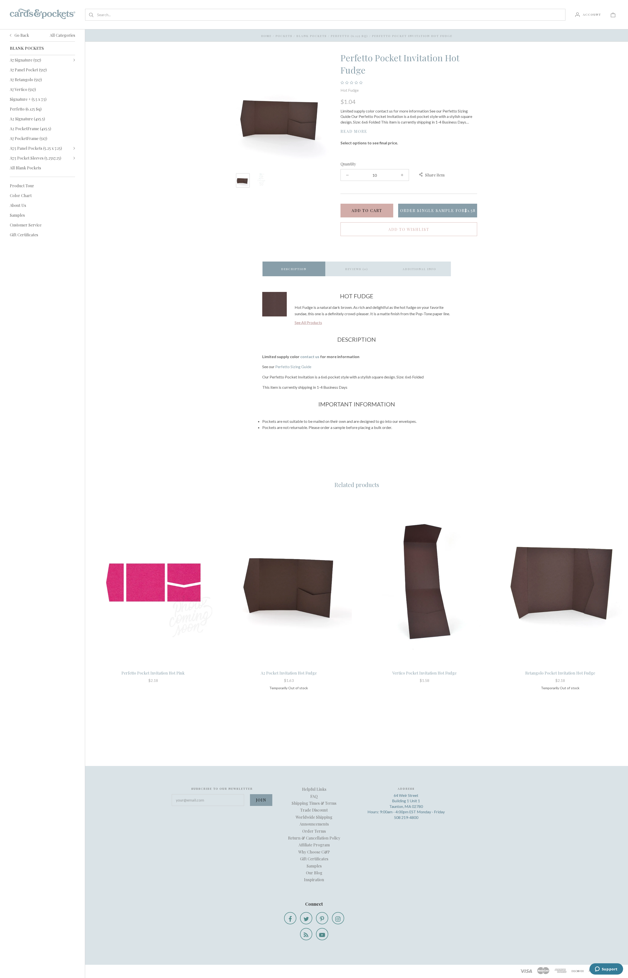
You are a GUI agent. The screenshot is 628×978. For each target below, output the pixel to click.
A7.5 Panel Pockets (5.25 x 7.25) (36, 148)
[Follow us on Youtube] (322, 934)
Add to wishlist (408, 229)
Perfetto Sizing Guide (293, 366)
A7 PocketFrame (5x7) (28, 138)
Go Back (21, 35)
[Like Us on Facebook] (290, 918)
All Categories (62, 35)
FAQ (314, 796)
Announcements (314, 824)
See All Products (308, 322)
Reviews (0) (356, 269)
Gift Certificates (24, 234)
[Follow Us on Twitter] (306, 918)
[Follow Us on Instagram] (338, 918)
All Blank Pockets (25, 167)
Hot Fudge (349, 90)
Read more (353, 131)
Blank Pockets (311, 36)
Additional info (419, 269)
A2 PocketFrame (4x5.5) (30, 128)
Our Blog (314, 872)
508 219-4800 (406, 817)
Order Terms (314, 831)
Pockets (283, 36)
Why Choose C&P (314, 851)
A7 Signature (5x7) (25, 60)
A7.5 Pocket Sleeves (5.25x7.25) (35, 158)
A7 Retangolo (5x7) (26, 79)
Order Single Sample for (437, 210)
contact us (309, 356)
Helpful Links (314, 789)
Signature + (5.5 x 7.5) (28, 99)
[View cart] (613, 14)
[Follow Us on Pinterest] (322, 918)
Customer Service (25, 224)
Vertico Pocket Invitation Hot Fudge (424, 673)
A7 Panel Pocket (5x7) (28, 69)
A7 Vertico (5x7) (23, 89)
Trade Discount (314, 810)
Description (293, 269)
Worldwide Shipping (314, 817)
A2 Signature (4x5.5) (27, 118)
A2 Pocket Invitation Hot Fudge (289, 673)
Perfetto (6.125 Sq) (25, 109)
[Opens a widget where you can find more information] (606, 969)
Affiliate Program (314, 844)
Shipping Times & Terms (314, 803)
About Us (18, 205)
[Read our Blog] (306, 934)
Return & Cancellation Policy (314, 837)
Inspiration (314, 879)
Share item (435, 174)
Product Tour (22, 185)
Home (266, 36)
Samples (17, 215)
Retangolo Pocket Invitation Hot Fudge (560, 673)
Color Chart (21, 195)
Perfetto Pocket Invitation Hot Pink (152, 673)
